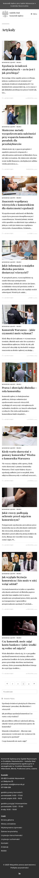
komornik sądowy (8, 62)
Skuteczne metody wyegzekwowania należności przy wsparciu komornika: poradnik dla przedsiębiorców (19, 136)
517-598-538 (6, 787)
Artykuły (4, 847)
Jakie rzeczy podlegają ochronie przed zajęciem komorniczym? (16, 516)
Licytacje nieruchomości (11, 835)
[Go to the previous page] (7, 684)
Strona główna (7, 820)
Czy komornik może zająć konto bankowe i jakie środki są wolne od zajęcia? (19, 645)
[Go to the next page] (34, 684)
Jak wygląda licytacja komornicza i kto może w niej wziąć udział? (19, 580)
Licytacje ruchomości (10, 839)
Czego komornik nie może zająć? (14, 741)
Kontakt (4, 843)
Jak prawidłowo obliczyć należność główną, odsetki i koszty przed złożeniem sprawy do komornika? (18, 724)
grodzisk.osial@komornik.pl (12, 784)
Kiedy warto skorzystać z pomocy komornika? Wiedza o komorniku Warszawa (18, 455)
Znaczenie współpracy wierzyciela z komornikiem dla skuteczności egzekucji (18, 205)
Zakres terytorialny (9, 831)
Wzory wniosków (8, 824)
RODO (3, 851)
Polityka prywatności (19, 868)
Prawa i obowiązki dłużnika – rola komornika (19, 389)
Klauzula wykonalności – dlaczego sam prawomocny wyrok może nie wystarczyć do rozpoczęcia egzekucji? (18, 734)
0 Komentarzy (8, 98)
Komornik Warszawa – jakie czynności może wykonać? (18, 331)
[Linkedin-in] (19, 873)
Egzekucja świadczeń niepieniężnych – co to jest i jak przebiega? (18, 69)
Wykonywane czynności (11, 828)
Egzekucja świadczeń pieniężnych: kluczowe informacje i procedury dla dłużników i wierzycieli (18, 706)
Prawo (19, 62)
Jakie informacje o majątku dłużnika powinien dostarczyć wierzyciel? (18, 269)
